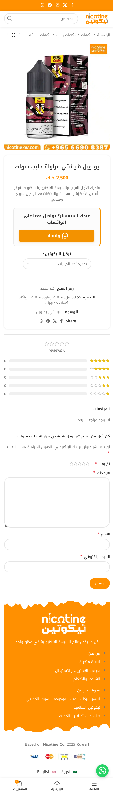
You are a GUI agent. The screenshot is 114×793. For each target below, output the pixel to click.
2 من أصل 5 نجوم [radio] (83, 464)
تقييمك (102, 464)
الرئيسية (103, 35)
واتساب (52, 235)
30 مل (70, 297)
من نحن (94, 653)
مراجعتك (101, 473)
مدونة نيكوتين (88, 690)
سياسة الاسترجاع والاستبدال (77, 670)
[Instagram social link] (57, 5)
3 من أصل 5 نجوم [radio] (79, 464)
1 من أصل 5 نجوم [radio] (87, 464)
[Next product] (7, 35)
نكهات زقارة (66, 35)
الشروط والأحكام (86, 679)
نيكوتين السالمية (86, 707)
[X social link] (65, 5)
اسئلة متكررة (89, 661)
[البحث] (9, 18)
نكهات (86, 35)
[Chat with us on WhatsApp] (102, 770)
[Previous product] (20, 35)
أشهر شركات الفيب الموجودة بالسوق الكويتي (63, 699)
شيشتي (55, 311)
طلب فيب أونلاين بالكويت (79, 716)
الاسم (103, 534)
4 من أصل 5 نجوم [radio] (75, 464)
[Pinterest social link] (50, 5)
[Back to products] (13, 35)
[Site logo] (97, 18)
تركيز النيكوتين (58, 254)
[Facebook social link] (72, 5)
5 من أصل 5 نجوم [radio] (71, 464)
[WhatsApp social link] (42, 5)
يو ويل (41, 311)
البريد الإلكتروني (95, 557)
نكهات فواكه (39, 35)
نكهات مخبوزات (57, 303)
